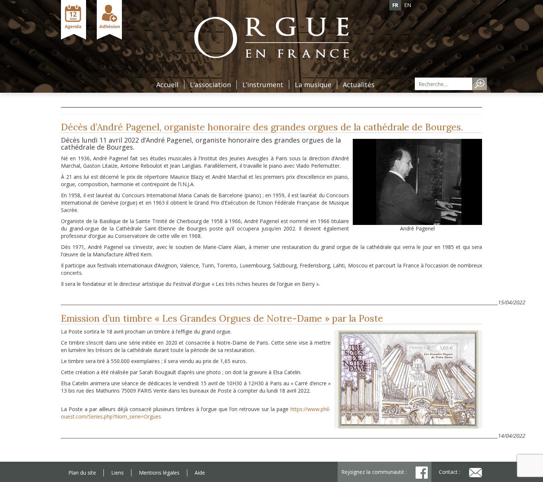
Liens (117, 472)
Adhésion (109, 20)
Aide (200, 472)
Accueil (167, 84)
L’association (210, 84)
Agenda (73, 20)
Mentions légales (159, 472)
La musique (313, 84)
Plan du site (82, 472)
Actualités (359, 84)
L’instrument (262, 84)
